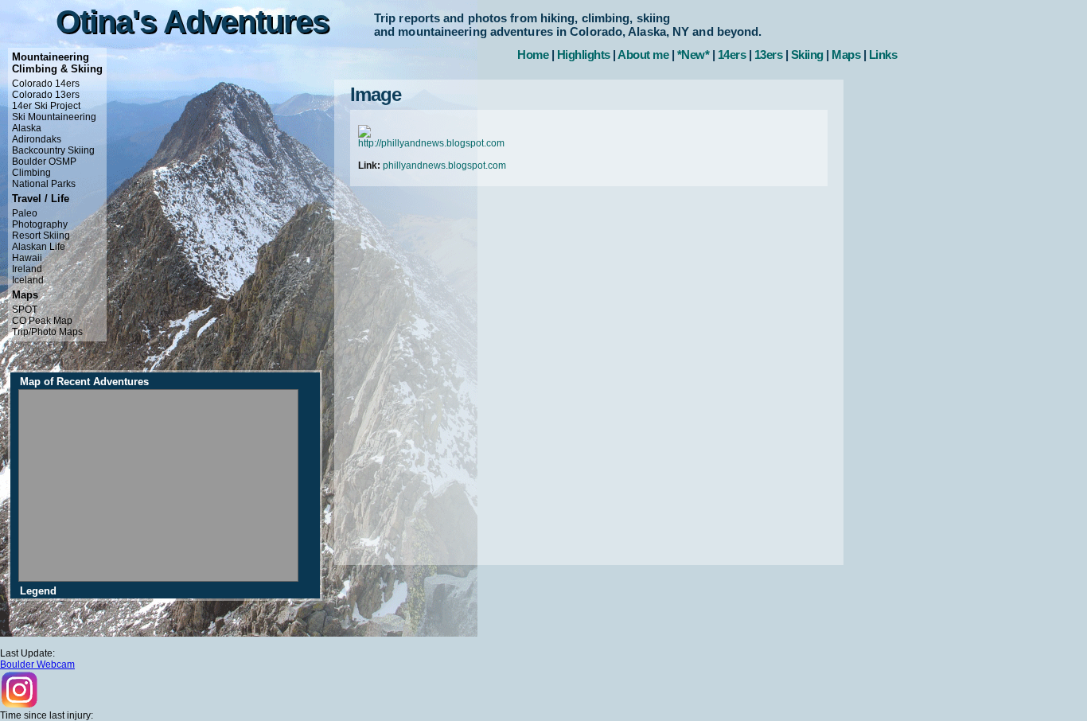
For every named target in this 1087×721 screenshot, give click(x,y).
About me (643, 54)
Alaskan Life (38, 246)
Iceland (28, 280)
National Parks (44, 183)
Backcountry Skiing (53, 150)
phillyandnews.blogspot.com (444, 165)
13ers (768, 54)
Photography (40, 224)
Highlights (583, 54)
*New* (693, 54)
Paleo (24, 213)
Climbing (31, 172)
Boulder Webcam (37, 664)
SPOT (24, 309)
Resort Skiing (41, 235)
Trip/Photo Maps (47, 331)
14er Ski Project (46, 105)
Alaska (26, 128)
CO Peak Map (42, 320)
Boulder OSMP (44, 161)
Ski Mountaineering (54, 117)
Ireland (27, 269)
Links (883, 54)
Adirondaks (36, 139)
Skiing (807, 54)
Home (532, 54)
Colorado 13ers (46, 94)
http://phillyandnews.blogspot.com (431, 143)
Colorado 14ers (46, 83)
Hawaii (27, 257)
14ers (732, 54)
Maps (846, 54)
